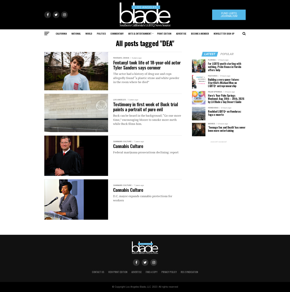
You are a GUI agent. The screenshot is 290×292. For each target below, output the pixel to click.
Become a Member (200, 33)
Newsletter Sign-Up (224, 33)
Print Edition (164, 33)
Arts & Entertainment (140, 33)
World (88, 33)
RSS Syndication (189, 272)
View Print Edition (117, 272)
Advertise (181, 33)
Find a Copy (151, 272)
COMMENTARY (117, 33)
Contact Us (98, 272)
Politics (101, 33)
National (76, 33)
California (61, 33)
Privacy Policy (169, 272)
